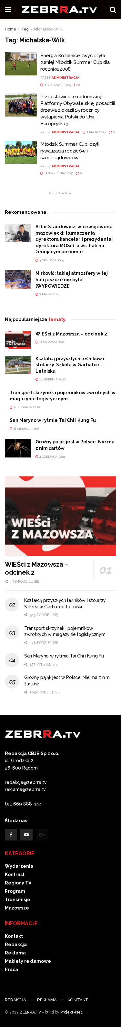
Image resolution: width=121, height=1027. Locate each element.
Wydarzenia (19, 866)
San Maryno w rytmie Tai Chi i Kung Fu (53, 420)
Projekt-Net (71, 1012)
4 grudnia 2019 (51, 260)
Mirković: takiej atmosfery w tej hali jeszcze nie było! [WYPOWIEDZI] (71, 279)
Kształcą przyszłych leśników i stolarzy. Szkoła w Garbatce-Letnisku (69, 365)
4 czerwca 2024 (51, 456)
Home (10, 29)
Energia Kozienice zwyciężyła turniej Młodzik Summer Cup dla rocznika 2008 (75, 62)
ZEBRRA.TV (30, 1012)
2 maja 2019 (96, 132)
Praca (11, 969)
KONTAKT (78, 999)
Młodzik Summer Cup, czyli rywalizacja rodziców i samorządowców (69, 151)
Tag (25, 29)
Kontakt (14, 936)
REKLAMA (47, 999)
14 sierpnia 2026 (52, 379)
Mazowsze (17, 907)
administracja (65, 77)
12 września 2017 (58, 173)
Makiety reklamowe (28, 961)
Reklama (15, 952)
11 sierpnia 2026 (51, 342)
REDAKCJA (15, 999)
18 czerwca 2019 (57, 85)
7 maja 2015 (48, 294)
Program (15, 891)
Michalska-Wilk (48, 29)
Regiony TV (18, 882)
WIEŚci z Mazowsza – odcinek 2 (71, 333)
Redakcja (16, 944)
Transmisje (17, 899)
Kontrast (15, 874)
